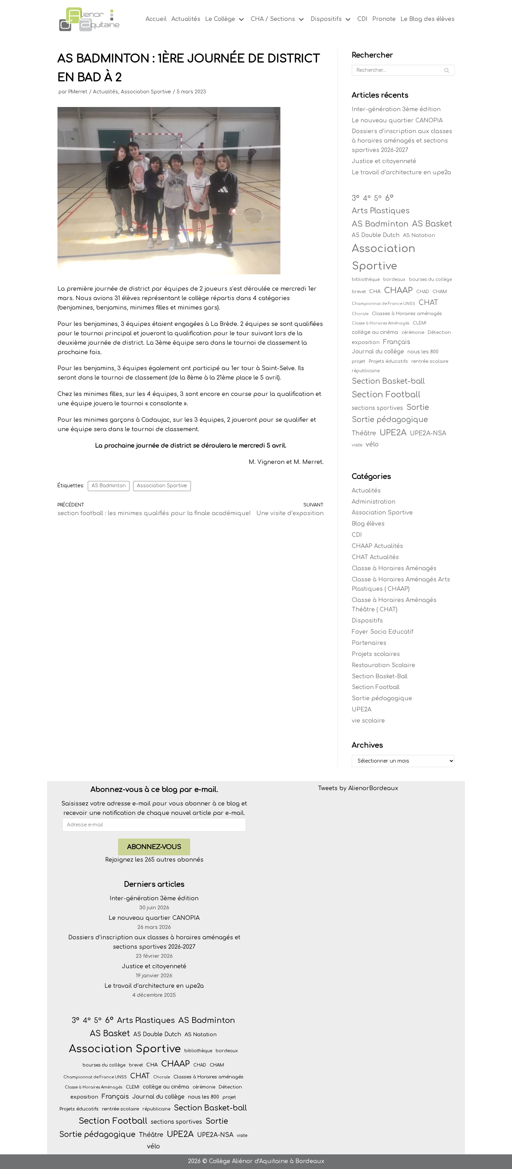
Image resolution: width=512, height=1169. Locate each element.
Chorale (360, 314)
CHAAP (398, 290)
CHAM (440, 291)
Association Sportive (146, 91)
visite (357, 445)
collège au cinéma (375, 332)
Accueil (156, 19)
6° (389, 198)
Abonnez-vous (154, 846)
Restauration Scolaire (383, 665)
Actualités (185, 19)
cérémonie (413, 332)
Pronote (384, 19)
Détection (439, 332)
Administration (373, 502)
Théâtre (364, 433)
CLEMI (419, 323)
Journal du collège (378, 352)
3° (355, 198)
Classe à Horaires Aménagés (380, 323)
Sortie (417, 407)
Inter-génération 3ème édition (396, 109)
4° (367, 199)
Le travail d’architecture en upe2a (401, 172)
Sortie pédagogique (390, 419)
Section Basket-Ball (380, 676)
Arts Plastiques (381, 211)
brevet (359, 291)
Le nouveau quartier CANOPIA (397, 120)
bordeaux (394, 279)
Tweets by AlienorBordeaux (358, 788)
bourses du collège (430, 279)
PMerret (77, 91)
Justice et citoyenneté (384, 161)
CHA (375, 291)
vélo (372, 444)
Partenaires (369, 643)
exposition (366, 342)
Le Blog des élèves (428, 19)
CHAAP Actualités (377, 546)
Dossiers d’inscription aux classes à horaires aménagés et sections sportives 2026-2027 (402, 140)
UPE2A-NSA (428, 433)
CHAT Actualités (375, 557)
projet (358, 361)
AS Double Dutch (375, 235)
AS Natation (419, 235)
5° (377, 199)
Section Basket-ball (388, 381)
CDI (362, 19)
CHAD (422, 291)
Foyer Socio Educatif (382, 632)
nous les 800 (423, 351)
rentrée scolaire (429, 361)
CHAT (428, 303)
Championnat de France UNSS (383, 304)
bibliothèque (366, 279)
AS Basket (432, 224)
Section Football (386, 394)
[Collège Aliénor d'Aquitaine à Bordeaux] (88, 19)
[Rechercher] (447, 70)
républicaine (366, 370)
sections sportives (377, 408)
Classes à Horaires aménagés (407, 313)
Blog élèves (368, 524)
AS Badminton (109, 485)
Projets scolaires (376, 654)
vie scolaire (368, 721)
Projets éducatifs (388, 361)
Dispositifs (367, 621)
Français (396, 341)
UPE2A (393, 432)
